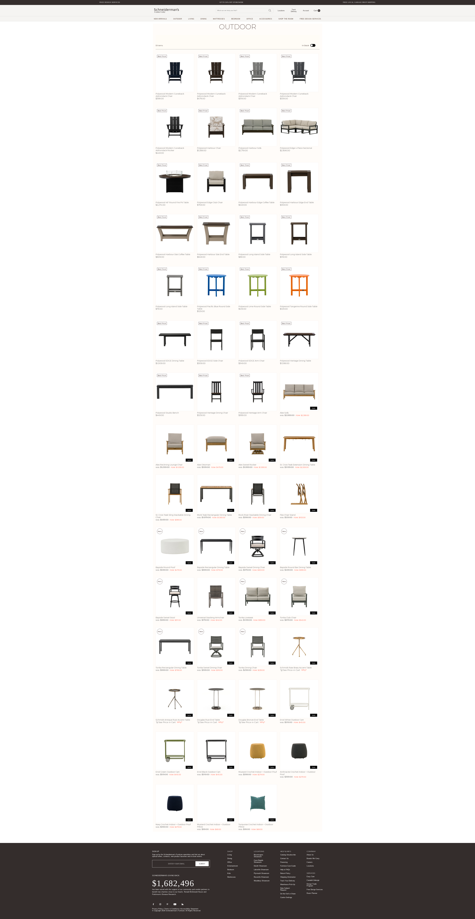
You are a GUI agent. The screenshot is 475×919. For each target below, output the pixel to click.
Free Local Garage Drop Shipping (359, 2)
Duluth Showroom (260, 866)
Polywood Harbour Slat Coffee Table (173, 254)
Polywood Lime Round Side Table (254, 306)
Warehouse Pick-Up (287, 884)
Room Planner (312, 893)
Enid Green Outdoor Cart (167, 772)
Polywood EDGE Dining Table (170, 361)
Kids (229, 873)
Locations (310, 866)
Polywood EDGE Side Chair (210, 361)
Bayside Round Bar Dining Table (295, 567)
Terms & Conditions (171, 909)
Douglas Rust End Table (208, 720)
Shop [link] (230, 851)
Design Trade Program (312, 885)
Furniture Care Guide (288, 866)
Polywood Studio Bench (167, 413)
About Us (310, 855)
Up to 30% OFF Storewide (231, 2)
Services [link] (311, 873)
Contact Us (284, 858)
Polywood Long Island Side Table (254, 254)
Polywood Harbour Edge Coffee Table (256, 202)
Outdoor (177, 19)
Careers (309, 862)
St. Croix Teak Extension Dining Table (297, 465)
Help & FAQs (285, 870)
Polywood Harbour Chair (209, 148)
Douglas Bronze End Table (251, 720)
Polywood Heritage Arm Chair (252, 413)
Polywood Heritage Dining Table (295, 361)
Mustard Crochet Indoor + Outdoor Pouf (257, 772)
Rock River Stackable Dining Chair (254, 515)
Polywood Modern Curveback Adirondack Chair (170, 95)
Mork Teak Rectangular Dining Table (214, 515)
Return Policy (285, 873)
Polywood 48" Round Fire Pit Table (172, 202)
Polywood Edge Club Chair (210, 202)
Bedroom (235, 19)
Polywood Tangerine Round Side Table (298, 306)
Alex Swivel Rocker (247, 465)
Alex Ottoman (203, 465)
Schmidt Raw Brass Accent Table (296, 667)
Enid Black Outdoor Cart (208, 772)
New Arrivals (160, 19)
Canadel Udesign (313, 880)
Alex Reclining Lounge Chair (169, 465)
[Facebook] (153, 904)
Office (250, 19)
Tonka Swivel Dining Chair (209, 667)
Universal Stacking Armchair (210, 617)
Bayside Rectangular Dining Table (213, 567)
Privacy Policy (157, 909)
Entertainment (232, 866)
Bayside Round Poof (165, 567)
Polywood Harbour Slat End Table (213, 254)
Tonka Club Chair (288, 617)
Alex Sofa (284, 413)
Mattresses (219, 19)
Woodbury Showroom (262, 881)
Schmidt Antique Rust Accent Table (173, 720)
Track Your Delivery (287, 881)
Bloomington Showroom (258, 856)
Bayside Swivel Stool (165, 617)
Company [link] (311, 851)
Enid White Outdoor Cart (292, 720)
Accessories (265, 19)
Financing (283, 862)
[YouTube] (175, 904)
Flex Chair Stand (288, 515)
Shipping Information (288, 877)
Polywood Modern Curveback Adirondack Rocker (170, 149)
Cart (317, 10)
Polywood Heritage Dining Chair (212, 413)
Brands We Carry (313, 858)
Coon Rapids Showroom (258, 861)
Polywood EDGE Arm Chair (251, 361)
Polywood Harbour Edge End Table (297, 202)
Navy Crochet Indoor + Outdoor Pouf (173, 824)
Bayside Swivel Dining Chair (251, 567)
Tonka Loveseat (245, 617)
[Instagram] (160, 904)
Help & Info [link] (285, 851)
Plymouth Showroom (261, 873)
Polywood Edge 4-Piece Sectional (296, 148)
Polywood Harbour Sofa (249, 148)
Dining (204, 19)
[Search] (269, 10)
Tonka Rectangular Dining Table (171, 667)
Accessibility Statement (189, 909)
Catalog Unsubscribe (288, 855)
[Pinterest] (167, 904)
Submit (202, 864)
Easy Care (310, 876)
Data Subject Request (285, 889)
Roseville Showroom (261, 877)
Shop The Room (285, 19)
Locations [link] (259, 851)
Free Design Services (109, 2)
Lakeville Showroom (261, 870)
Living (191, 19)
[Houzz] (182, 904)
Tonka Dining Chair (247, 667)
